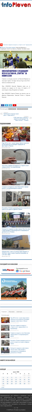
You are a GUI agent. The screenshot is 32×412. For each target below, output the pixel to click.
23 (28, 381)
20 (16, 381)
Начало (3, 47)
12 (11, 379)
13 (16, 379)
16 (28, 379)
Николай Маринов (22, 108)
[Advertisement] (16, 26)
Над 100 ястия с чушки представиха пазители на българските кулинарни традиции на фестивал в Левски (15, 144)
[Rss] (14, 408)
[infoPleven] (16, 4)
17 (3, 381)
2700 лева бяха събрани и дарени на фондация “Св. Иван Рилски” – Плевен (21, 118)
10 (3, 379)
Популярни (11, 311)
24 (3, 383)
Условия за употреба (19, 409)
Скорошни (4, 311)
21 (20, 381)
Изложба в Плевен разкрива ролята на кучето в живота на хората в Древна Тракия (16, 208)
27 (16, 383)
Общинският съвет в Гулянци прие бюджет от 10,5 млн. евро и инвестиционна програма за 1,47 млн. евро (15, 253)
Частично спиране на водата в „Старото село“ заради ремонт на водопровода (15, 166)
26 (11, 383)
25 (7, 383)
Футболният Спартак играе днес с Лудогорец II (11, 114)
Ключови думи (5, 315)
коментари (19, 311)
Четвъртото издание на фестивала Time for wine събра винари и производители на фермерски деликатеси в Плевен (16, 230)
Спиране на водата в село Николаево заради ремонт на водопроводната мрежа (15, 187)
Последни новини (10, 47)
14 (20, 379)
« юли (2, 387)
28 (20, 383)
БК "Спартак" (12, 108)
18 (7, 381)
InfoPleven (10, 409)
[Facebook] (15, 408)
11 (7, 379)
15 (24, 379)
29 (24, 383)
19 (11, 381)
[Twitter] (17, 408)
